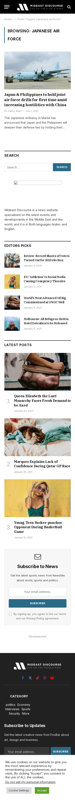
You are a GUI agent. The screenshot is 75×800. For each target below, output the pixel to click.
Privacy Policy (35, 618)
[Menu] (7, 7)
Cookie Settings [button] (19, 790)
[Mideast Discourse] (39, 7)
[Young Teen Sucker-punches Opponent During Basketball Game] (37, 498)
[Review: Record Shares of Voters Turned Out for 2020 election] (12, 260)
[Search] (68, 7)
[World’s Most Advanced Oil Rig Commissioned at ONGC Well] (12, 302)
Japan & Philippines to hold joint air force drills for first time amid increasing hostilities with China (35, 99)
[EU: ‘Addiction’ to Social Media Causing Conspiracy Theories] (12, 281)
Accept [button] (42, 790)
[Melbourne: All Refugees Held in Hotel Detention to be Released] (12, 324)
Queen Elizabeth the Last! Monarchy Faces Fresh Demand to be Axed (42, 400)
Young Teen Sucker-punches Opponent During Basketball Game (38, 527)
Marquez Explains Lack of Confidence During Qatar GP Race (42, 464)
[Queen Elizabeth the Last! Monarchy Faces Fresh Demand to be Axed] (37, 372)
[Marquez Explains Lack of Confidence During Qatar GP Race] (37, 437)
